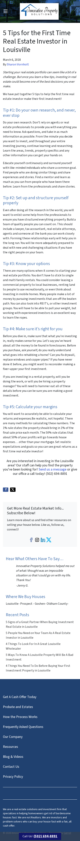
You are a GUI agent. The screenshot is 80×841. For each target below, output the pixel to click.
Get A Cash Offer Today (19, 697)
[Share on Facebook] (5, 489)
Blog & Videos (13, 756)
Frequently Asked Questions (23, 726)
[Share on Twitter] (13, 489)
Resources (10, 746)
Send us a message (52, 469)
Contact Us (11, 766)
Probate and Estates (18, 706)
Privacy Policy (13, 776)
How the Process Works (20, 716)
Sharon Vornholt (18, 64)
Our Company (13, 736)
